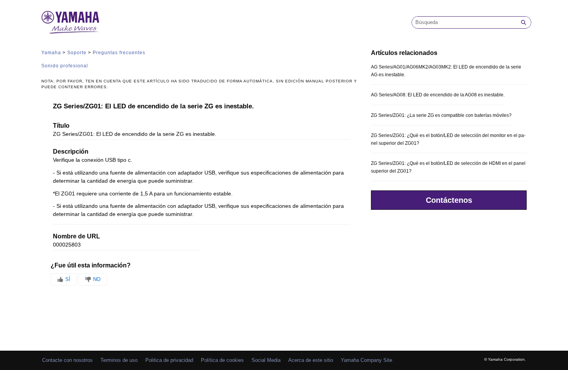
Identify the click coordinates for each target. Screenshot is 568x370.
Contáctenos (449, 200)
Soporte (77, 52)
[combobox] (464, 22)
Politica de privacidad (169, 360)
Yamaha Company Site (366, 360)
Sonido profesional (64, 66)
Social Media (266, 360)
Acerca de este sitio (310, 360)
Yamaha (51, 52)
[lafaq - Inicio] (70, 22)
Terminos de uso (119, 360)
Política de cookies (222, 360)
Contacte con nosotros (67, 360)
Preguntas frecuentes (119, 52)
